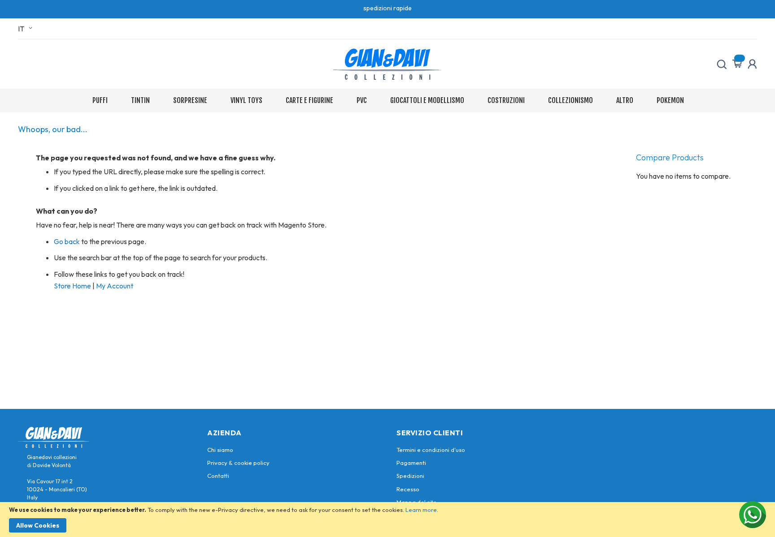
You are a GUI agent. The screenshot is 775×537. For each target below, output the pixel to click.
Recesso (407, 489)
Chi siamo (220, 449)
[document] (387, 520)
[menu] (388, 100)
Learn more (421, 509)
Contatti (218, 475)
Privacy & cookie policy (238, 462)
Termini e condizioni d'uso (430, 449)
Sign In (752, 64)
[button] (26, 28)
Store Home (72, 285)
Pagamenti (411, 462)
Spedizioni (410, 475)
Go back (67, 241)
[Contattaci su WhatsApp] (752, 514)
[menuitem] (102, 100)
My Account (114, 285)
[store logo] (387, 64)
